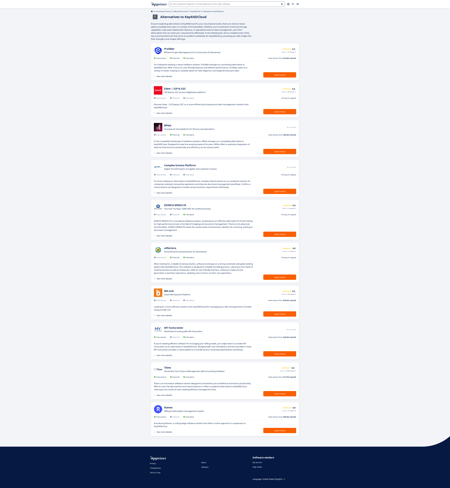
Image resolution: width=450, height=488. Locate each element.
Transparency (155, 468)
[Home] (152, 11)
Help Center (257, 467)
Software (204, 467)
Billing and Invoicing (181, 11)
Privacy (153, 463)
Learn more (279, 74)
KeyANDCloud (195, 11)
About (203, 462)
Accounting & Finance (163, 11)
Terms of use (155, 472)
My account (257, 462)
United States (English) (272, 479)
